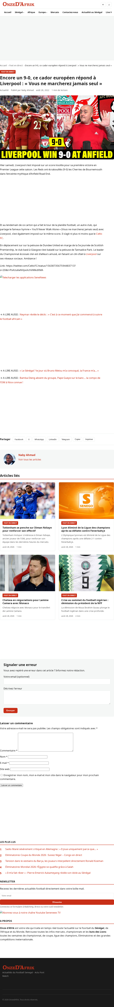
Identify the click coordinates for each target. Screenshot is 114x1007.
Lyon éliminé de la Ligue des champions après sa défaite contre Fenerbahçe (85, 529)
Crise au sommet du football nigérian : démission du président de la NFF (84, 601)
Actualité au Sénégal (92, 12)
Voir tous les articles (29, 459)
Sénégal (19, 12)
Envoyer (10, 710)
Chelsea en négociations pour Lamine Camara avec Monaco (26, 601)
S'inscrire (57, 902)
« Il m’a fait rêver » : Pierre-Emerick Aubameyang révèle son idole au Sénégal (48, 872)
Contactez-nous (70, 12)
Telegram (66, 439)
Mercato (55, 12)
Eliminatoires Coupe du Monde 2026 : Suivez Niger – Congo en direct (43, 855)
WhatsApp (39, 439)
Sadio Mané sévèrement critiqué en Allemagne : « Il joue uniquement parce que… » (51, 849)
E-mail (4, 763)
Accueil (7, 12)
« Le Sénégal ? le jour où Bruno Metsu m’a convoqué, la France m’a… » (59, 370)
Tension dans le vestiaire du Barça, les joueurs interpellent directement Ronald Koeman (54, 861)
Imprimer (89, 439)
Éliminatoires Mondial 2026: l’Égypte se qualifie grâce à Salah (39, 866)
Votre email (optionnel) (16, 676)
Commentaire (8, 750)
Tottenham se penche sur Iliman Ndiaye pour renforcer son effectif (27, 529)
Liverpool (91, 254)
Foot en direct (7, 72)
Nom (3, 756)
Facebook (19, 439)
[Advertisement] (57, 38)
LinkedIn (53, 439)
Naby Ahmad (27, 90)
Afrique (31, 12)
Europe (42, 12)
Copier (77, 439)
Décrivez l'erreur (13, 688)
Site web (5, 769)
